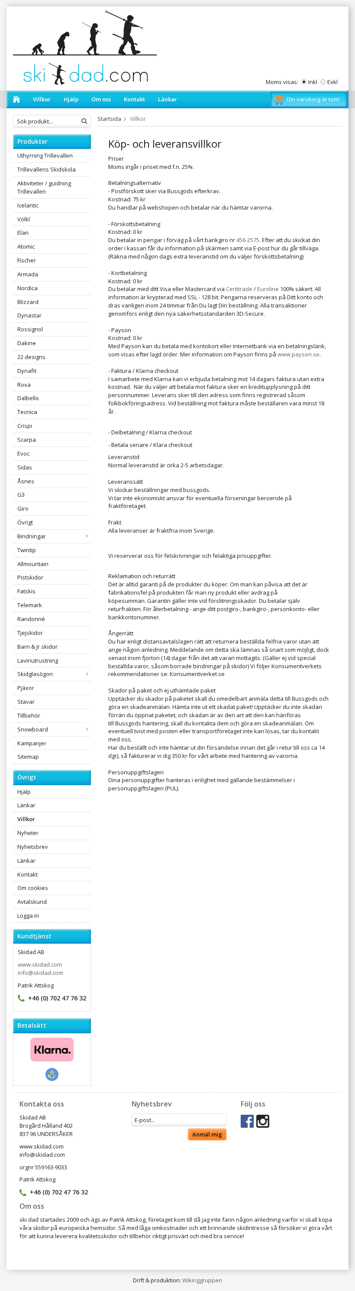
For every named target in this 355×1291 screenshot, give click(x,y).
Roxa (24, 384)
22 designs (31, 357)
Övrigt (25, 522)
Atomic (26, 246)
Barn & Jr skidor (37, 646)
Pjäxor (25, 688)
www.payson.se (299, 354)
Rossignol (30, 329)
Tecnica (27, 412)
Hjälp (71, 99)
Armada (27, 274)
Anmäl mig (207, 1134)
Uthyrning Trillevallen (45, 155)
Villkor (42, 99)
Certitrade (239, 289)
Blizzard (28, 302)
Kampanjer (31, 743)
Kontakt (134, 99)
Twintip (26, 550)
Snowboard (32, 729)
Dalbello (28, 398)
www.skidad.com (40, 964)
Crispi (24, 426)
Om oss (101, 99)
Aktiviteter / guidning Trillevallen (44, 187)
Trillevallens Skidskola (46, 169)
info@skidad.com (40, 973)
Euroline (268, 289)
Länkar (167, 99)
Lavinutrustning (37, 660)
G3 (21, 494)
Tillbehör (28, 715)
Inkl (312, 82)
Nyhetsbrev (32, 847)
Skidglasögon (35, 674)
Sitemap (28, 756)
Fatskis (26, 591)
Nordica (27, 288)
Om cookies (32, 888)
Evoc (23, 453)
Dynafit (26, 371)
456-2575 (247, 240)
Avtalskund (32, 902)
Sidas (24, 467)
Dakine (26, 343)
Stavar (26, 701)
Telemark (29, 605)
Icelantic (28, 205)
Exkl (332, 82)
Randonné (31, 619)
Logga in (28, 915)
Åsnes (25, 481)
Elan (23, 232)
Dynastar (29, 315)
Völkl (23, 219)
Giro (23, 508)
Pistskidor (30, 577)
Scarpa (26, 439)
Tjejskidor (30, 633)
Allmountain (32, 564)
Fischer (26, 260)
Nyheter (28, 833)
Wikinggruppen (202, 1280)
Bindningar (31, 536)
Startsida (109, 119)
